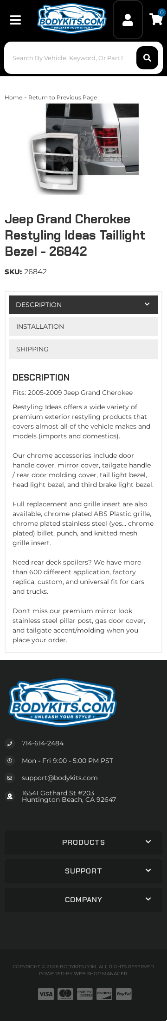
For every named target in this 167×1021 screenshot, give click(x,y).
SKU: (13, 271)
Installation (40, 326)
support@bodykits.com (60, 778)
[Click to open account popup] (128, 19)
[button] (83, 58)
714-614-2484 (43, 743)
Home (13, 97)
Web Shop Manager (100, 974)
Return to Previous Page (62, 97)
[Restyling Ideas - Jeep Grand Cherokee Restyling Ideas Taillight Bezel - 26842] (83, 148)
